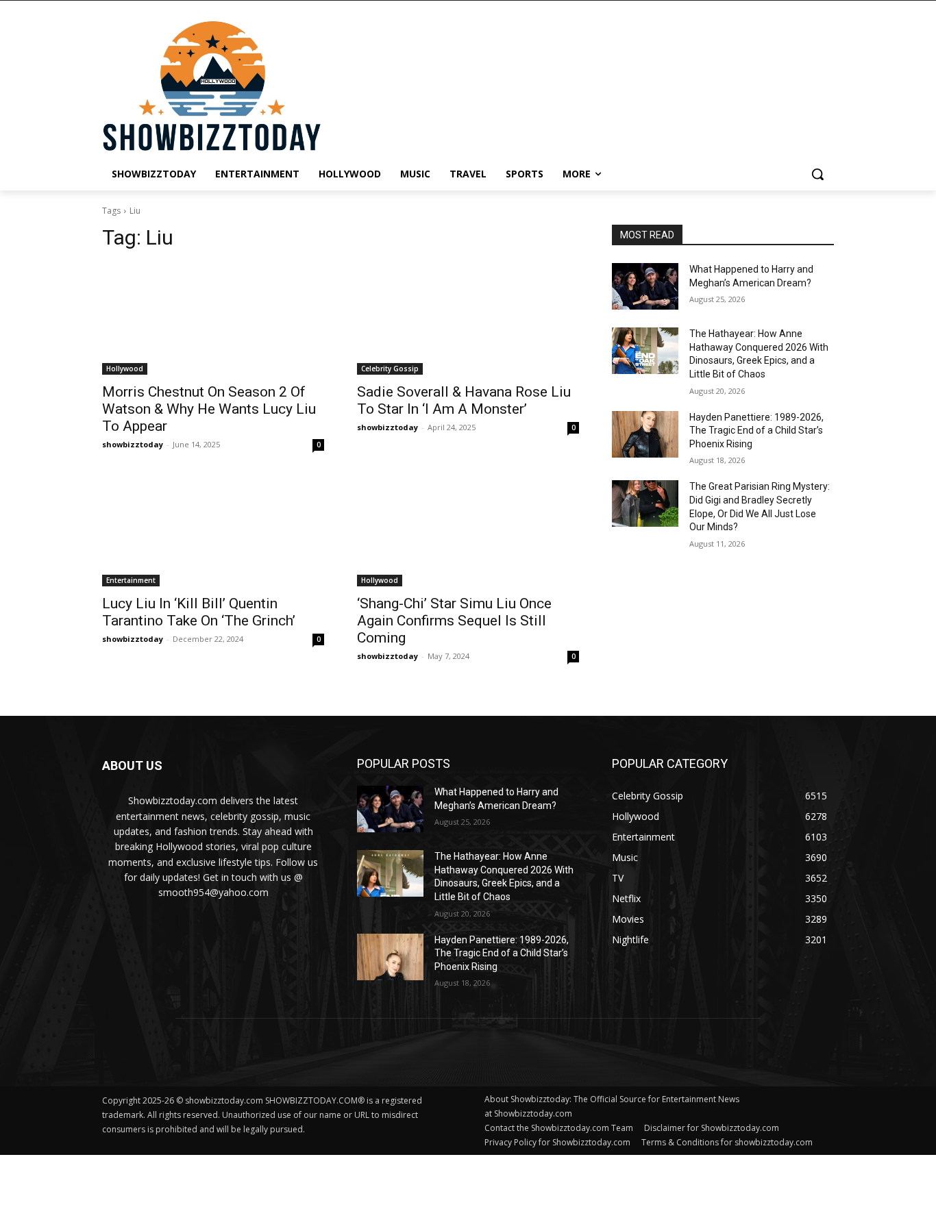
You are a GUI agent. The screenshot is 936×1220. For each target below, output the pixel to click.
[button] (817, 174)
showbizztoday (132, 444)
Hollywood (124, 368)
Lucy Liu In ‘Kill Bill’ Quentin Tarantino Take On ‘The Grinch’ (198, 612)
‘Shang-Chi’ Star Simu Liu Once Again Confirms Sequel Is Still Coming (454, 620)
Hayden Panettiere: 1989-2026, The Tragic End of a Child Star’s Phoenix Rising (756, 430)
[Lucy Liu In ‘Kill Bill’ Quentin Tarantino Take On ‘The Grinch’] (213, 530)
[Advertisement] (332, 1186)
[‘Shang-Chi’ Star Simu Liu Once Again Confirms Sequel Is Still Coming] (468, 530)
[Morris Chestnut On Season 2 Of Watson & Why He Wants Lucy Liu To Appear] (213, 319)
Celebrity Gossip (390, 368)
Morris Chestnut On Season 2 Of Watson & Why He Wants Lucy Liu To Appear (209, 409)
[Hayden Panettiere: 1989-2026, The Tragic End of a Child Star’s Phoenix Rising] (645, 434)
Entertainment (131, 580)
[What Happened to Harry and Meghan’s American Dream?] (645, 286)
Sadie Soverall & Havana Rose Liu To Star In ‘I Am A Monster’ (464, 400)
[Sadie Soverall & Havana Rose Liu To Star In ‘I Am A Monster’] (468, 319)
